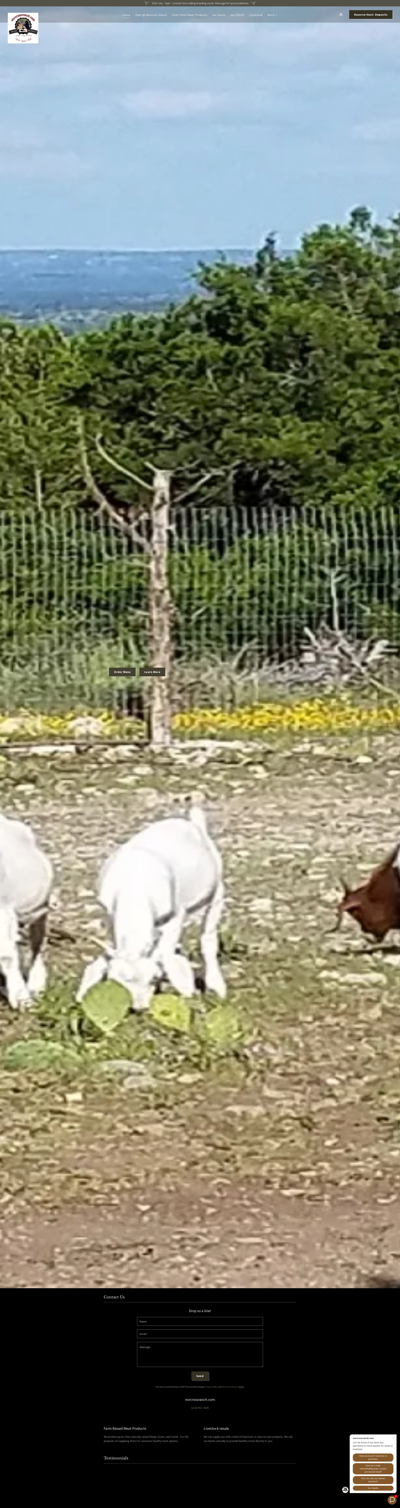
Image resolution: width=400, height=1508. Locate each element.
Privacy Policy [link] (211, 1386)
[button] (273, 15)
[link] (23, 13)
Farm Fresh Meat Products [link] (189, 15)
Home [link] (126, 15)
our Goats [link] (218, 15)
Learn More (152, 672)
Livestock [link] (256, 15)
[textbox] (200, 1321)
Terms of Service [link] (230, 1386)
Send (200, 1376)
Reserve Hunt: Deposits (371, 14)
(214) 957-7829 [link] (200, 1408)
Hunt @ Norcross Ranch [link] (151, 15)
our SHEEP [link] (237, 15)
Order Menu (122, 672)
